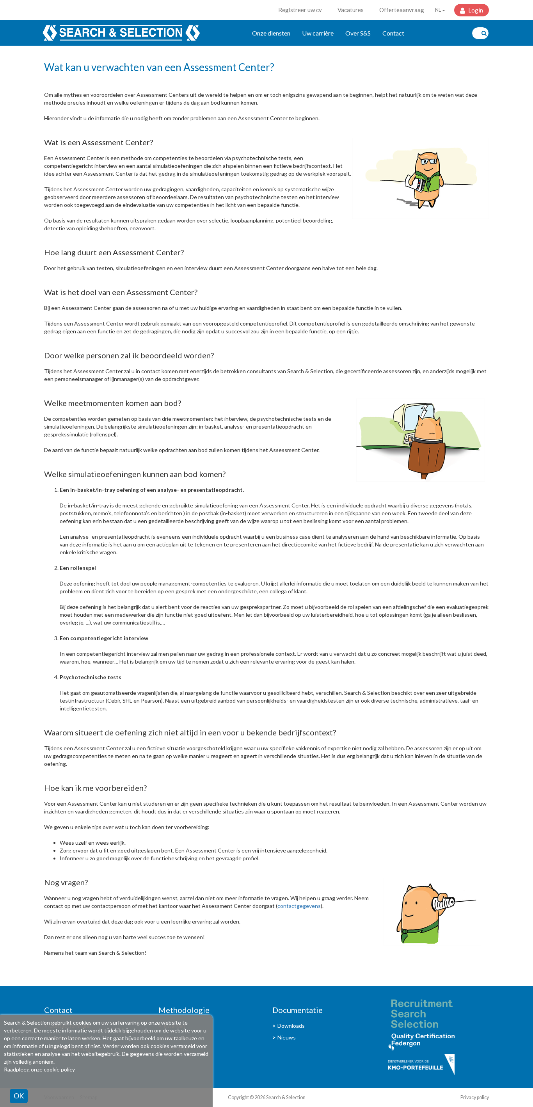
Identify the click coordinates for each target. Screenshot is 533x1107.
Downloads (291, 1025)
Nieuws (286, 1037)
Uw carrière (318, 33)
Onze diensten (271, 33)
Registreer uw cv (300, 9)
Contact (393, 33)
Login (475, 10)
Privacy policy (474, 1097)
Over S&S (358, 33)
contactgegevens (299, 905)
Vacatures (351, 9)
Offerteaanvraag (401, 9)
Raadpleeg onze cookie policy (39, 1069)
